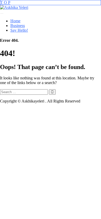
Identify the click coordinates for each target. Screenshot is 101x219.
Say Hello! (19, 30)
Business (17, 25)
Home (15, 21)
